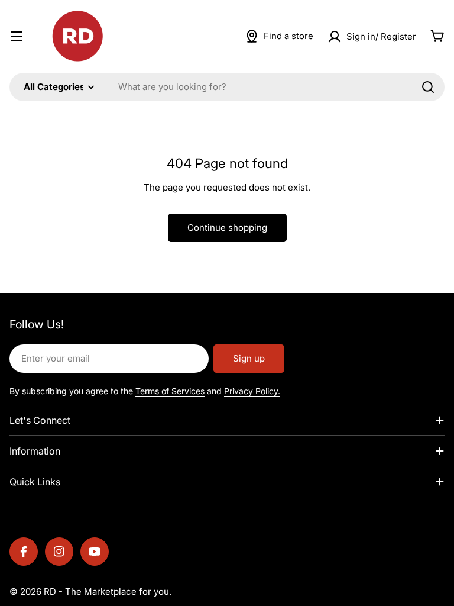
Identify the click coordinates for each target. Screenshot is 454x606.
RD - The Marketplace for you (106, 591)
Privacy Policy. (252, 391)
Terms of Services (170, 391)
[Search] (428, 87)
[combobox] (227, 87)
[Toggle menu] (16, 36)
